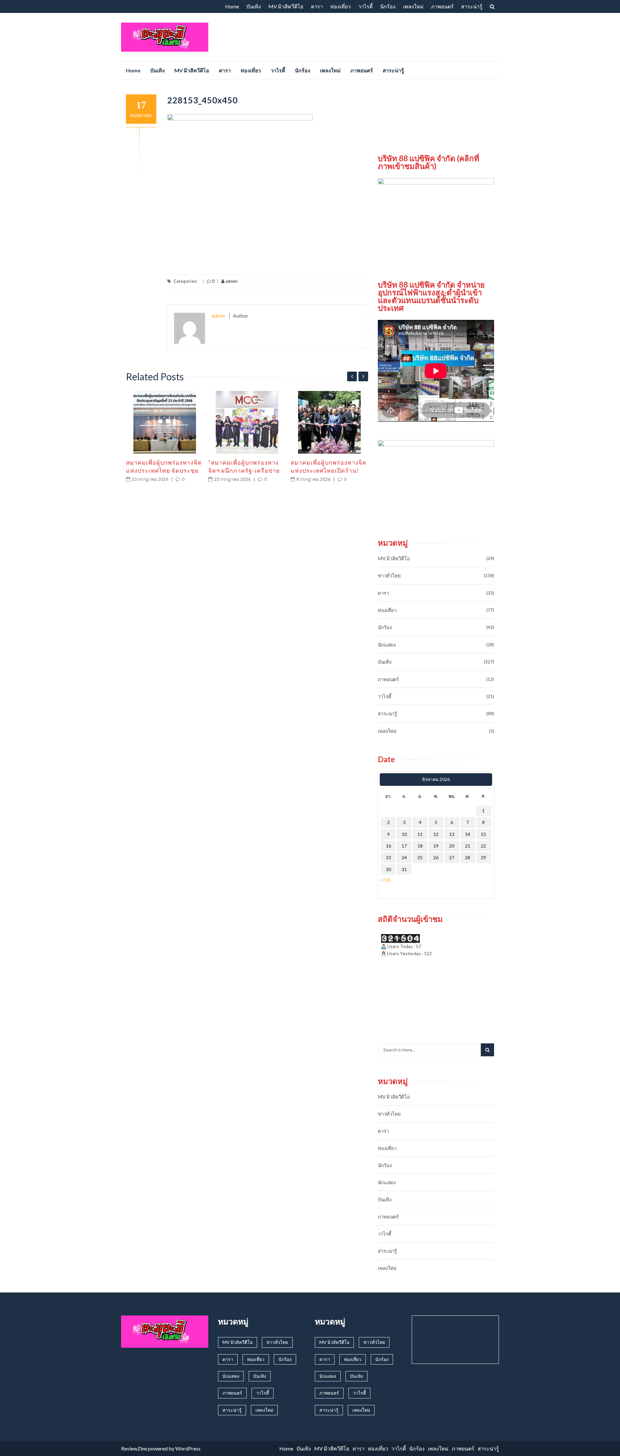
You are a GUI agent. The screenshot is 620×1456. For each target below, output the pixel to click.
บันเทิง (253, 6)
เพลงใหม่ (413, 6)
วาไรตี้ (365, 6)
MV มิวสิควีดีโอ (286, 6)
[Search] (487, 1049)
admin (231, 281)
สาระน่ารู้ (471, 6)
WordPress (188, 1448)
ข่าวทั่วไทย (389, 575)
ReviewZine (134, 1448)
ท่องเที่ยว (340, 6)
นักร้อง (388, 6)
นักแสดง (387, 645)
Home (232, 6)
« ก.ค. (385, 879)
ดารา (317, 6)
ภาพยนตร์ (442, 6)
